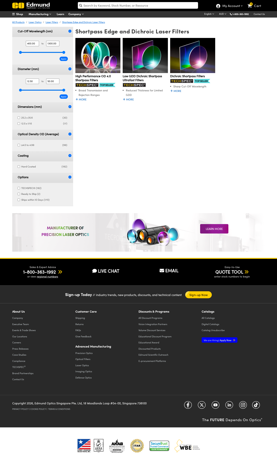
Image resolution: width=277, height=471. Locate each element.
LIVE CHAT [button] (108, 271)
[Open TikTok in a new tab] (255, 406)
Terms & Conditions (59, 409)
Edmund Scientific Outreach (153, 354)
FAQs (78, 330)
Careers (16, 342)
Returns (79, 324)
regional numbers (47, 276)
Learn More (214, 229)
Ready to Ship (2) (30, 194)
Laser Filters (52, 22)
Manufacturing (39, 14)
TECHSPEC (19, 366)
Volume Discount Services (151, 330)
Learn (60, 14)
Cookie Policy (38, 409)
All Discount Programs (150, 317)
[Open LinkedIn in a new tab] (229, 406)
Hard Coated (44, 166)
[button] (242, 14)
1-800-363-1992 (241, 13)
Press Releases (20, 348)
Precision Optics (84, 353)
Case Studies (19, 354)
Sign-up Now (198, 295)
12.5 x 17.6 (44, 123)
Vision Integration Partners (152, 324)
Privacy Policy (20, 409)
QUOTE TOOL (229, 272)
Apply (64, 58)
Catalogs (208, 317)
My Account (231, 6)
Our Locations (19, 336)
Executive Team (20, 324)
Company (75, 14)
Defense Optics (83, 377)
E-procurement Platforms (152, 360)
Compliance (18, 360)
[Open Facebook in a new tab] (187, 406)
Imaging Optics (83, 371)
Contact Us (259, 13)
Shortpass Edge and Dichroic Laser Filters (83, 22)
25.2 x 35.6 (44, 117)
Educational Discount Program (154, 336)
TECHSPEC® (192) (31, 188)
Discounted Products (149, 348)
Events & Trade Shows (24, 330)
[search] (138, 5)
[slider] (20, 52)
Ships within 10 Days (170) (35, 199)
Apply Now (218, 340)
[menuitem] (21, 14)
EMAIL (171, 270)
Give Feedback (83, 336)
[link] (256, 3)
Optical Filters (82, 359)
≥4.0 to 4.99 (44, 145)
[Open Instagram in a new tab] (242, 406)
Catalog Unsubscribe (213, 330)
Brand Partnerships (23, 373)
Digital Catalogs (210, 324)
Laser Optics (35, 22)
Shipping (80, 317)
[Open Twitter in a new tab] (201, 406)
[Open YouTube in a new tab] (215, 406)
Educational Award (148, 342)
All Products (18, 22)
